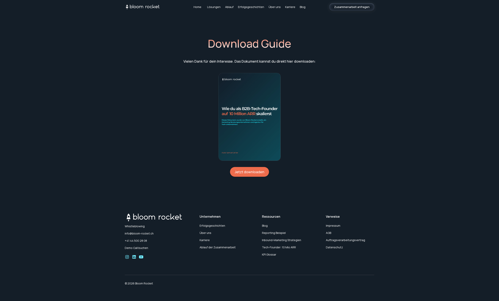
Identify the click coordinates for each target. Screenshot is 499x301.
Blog (302, 7)
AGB (328, 233)
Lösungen (214, 7)
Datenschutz (334, 247)
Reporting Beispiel (274, 233)
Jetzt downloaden (249, 172)
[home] (151, 7)
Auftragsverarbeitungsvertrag (345, 240)
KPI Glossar (269, 254)
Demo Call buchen (136, 248)
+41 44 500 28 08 (136, 240)
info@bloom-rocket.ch (139, 233)
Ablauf (229, 7)
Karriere (290, 7)
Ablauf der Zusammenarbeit (218, 247)
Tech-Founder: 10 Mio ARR (279, 247)
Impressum (333, 225)
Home (197, 7)
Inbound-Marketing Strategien (281, 240)
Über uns (275, 7)
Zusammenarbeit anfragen (352, 7)
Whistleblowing (135, 226)
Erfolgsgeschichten (251, 7)
